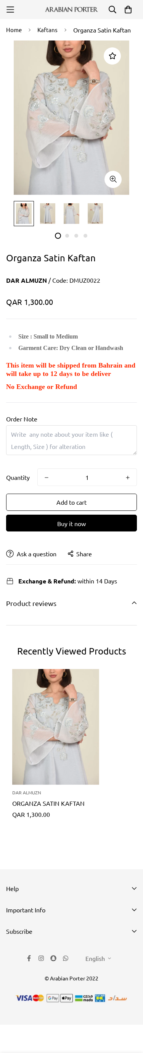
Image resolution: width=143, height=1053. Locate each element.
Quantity (18, 477)
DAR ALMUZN (26, 280)
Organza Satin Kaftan (48, 803)
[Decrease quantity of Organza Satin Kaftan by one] (46, 477)
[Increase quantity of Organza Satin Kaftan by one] (128, 477)
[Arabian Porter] (71, 10)
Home (14, 29)
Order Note (21, 419)
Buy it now (71, 523)
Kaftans (47, 29)
